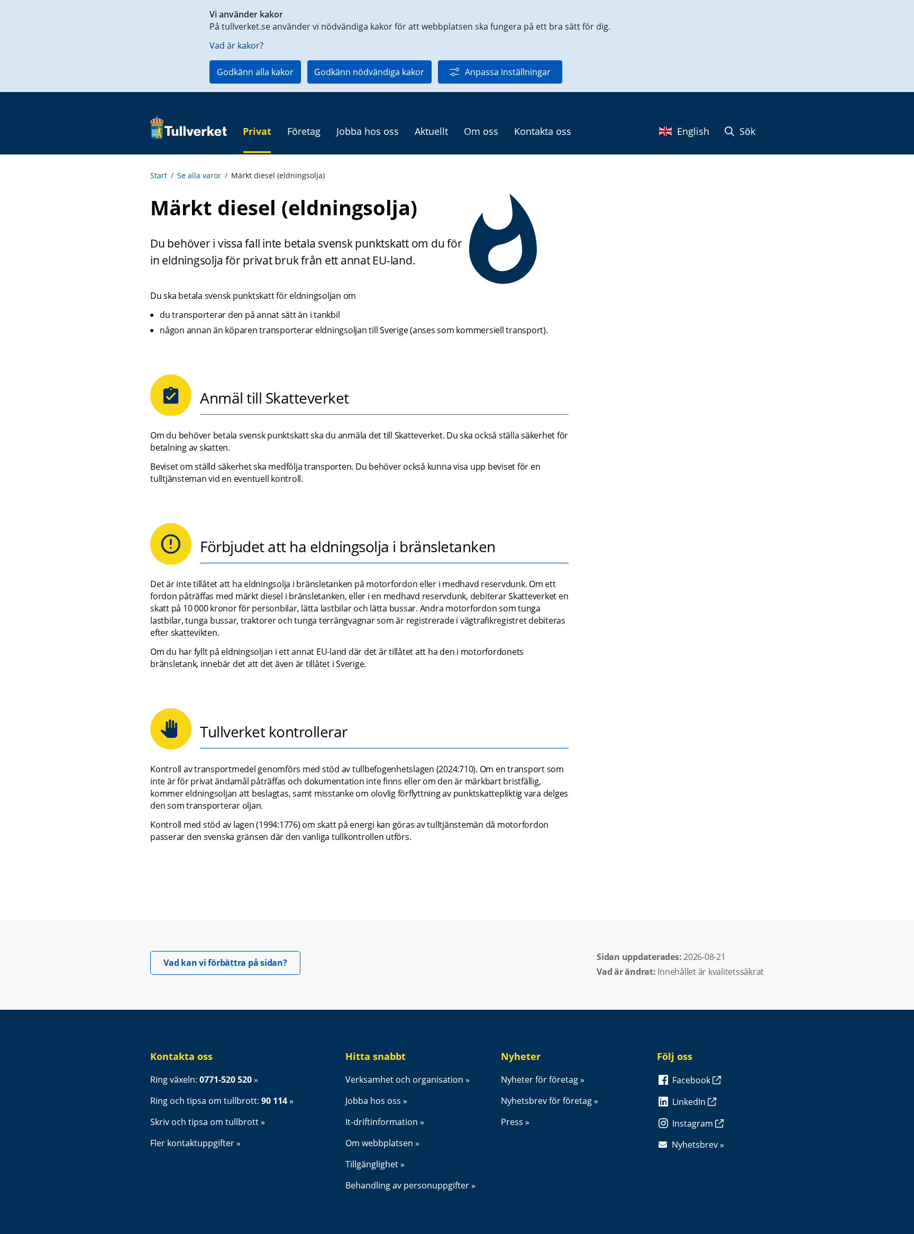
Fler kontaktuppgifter (192, 1143)
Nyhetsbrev (695, 1144)
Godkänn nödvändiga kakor (369, 72)
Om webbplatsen (379, 1143)
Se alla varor (199, 175)
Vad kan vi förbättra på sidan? (231, 962)
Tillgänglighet (371, 1164)
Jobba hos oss (373, 1101)
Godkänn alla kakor (255, 72)
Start (158, 175)
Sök (746, 131)
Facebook (692, 1080)
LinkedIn (690, 1102)
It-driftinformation (381, 1122)
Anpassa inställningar (508, 72)
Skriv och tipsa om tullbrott (204, 1122)
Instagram (693, 1123)
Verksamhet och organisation (404, 1079)
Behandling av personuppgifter (407, 1185)
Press (512, 1122)
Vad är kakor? (236, 45)
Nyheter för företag (539, 1079)
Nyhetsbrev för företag (546, 1101)
